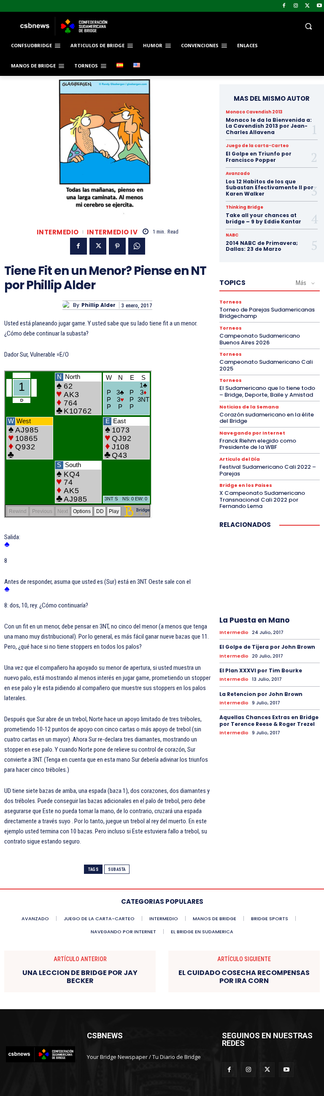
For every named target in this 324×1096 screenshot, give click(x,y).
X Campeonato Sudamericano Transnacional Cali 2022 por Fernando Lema (262, 499)
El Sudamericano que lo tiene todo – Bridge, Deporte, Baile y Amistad (267, 391)
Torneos (230, 302)
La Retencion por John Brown (260, 694)
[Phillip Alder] (67, 305)
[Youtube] (319, 6)
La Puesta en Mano (254, 620)
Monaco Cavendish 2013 (254, 112)
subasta (117, 869)
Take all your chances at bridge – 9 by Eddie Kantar (263, 218)
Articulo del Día (239, 459)
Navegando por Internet (252, 433)
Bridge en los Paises (245, 485)
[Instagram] (296, 6)
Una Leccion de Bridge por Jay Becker (80, 977)
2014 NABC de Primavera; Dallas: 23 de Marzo (262, 246)
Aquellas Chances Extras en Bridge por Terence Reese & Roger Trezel (269, 721)
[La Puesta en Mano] (269, 574)
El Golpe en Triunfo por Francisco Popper (259, 156)
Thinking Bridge (244, 207)
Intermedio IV (112, 232)
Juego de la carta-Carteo (257, 146)
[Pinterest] (117, 246)
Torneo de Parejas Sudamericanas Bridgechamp (267, 313)
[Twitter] (307, 6)
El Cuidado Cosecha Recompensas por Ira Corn (244, 977)
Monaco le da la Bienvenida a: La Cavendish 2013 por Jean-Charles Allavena (269, 126)
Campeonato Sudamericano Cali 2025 (266, 365)
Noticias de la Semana (249, 407)
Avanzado (238, 174)
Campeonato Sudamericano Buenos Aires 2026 (259, 339)
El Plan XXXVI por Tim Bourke (260, 670)
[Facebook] (284, 6)
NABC (232, 235)
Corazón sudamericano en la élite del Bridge (266, 418)
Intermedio (58, 232)
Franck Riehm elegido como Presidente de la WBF (257, 444)
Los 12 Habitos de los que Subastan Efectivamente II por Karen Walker (269, 187)
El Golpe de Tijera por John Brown (267, 646)
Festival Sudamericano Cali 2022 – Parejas (267, 470)
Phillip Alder (98, 305)
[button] (219, 26)
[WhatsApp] (136, 246)
